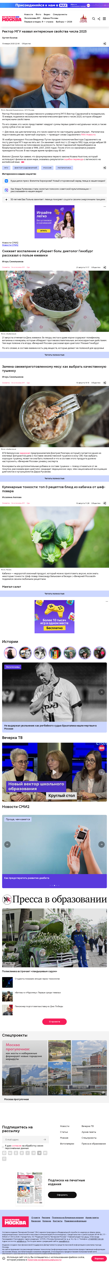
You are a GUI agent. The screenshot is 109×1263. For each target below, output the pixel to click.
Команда (47, 1221)
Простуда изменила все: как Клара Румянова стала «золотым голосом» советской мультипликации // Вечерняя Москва (25, 653)
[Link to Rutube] (45, 1153)
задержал (25, 453)
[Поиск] (93, 18)
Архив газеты (89, 1132)
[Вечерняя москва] (15, 1221)
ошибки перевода (73, 159)
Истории (10, 641)
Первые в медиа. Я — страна (38, 21)
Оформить (62, 1195)
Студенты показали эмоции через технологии (37, 979)
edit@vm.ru (21, 1241)
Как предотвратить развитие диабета (54, 844)
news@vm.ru (64, 1241)
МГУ (6, 168)
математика (64, 168)
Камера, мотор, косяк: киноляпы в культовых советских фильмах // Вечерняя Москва (100, 653)
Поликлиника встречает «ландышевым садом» (29, 971)
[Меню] (104, 18)
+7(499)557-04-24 (95, 1239)
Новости (28, 14)
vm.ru (86, 1237)
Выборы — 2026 (64, 21)
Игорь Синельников (12, 261)
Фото (38, 14)
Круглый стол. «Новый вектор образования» (54, 772)
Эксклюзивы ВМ (32, 18)
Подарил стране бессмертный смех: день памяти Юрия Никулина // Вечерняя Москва (70, 653)
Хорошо (99, 1258)
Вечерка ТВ (12, 737)
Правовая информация (75, 1221)
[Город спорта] (83, 18)
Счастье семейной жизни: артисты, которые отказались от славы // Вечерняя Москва (85, 653)
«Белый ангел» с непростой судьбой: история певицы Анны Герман (10, 653)
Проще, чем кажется (18, 819)
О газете (35, 1218)
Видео (47, 14)
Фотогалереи (67, 1144)
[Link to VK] (10, 1153)
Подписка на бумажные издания (68, 1218)
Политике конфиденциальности (44, 1259)
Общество (26, 44)
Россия (47, 168)
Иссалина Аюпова (11, 497)
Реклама (46, 1218)
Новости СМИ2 (10, 245)
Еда (28, 267)
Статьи (64, 1132)
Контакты (57, 1221)
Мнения (64, 1138)
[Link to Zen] (22, 1153)
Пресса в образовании (94, 1144)
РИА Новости (88, 134)
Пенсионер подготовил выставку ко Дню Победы (39, 1006)
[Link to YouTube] (28, 1153)
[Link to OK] (16, 1153)
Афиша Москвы (50, 18)
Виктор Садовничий (26, 168)
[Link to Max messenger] (4, 1153)
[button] (102, 653)
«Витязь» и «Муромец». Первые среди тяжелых (38, 992)
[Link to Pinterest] (4, 1159)
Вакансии (36, 1221)
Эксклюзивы (13, 666)
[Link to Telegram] (33, 1153)
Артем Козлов (9, 37)
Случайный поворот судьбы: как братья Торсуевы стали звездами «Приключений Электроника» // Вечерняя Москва (40, 653)
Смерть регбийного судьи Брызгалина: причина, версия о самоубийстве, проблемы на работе (54, 692)
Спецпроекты (60, 14)
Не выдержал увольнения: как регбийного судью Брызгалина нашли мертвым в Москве (50, 727)
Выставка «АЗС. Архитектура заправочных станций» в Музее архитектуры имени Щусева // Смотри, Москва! (55, 653)
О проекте (54, 1021)
